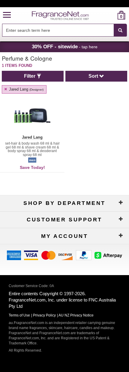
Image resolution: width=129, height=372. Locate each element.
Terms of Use (19, 315)
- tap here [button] (65, 47)
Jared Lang (26, 89)
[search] (111, 15)
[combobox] (64, 30)
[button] (7, 15)
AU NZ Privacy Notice (76, 315)
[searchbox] (58, 30)
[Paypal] (84, 254)
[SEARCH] (120, 30)
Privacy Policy (44, 315)
